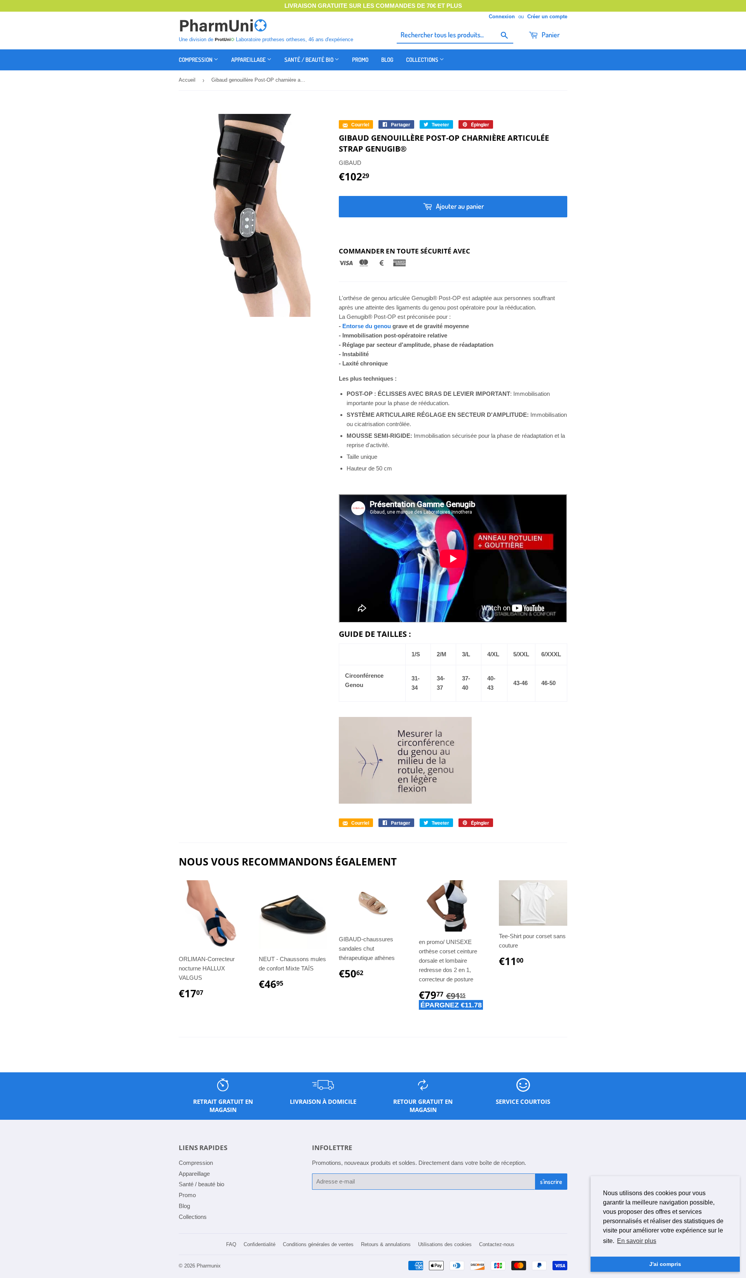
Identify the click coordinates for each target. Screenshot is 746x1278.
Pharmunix (209, 1266)
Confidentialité (259, 1244)
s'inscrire (551, 1181)
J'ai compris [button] (665, 1264)
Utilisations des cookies (445, 1244)
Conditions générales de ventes (318, 1244)
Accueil (187, 80)
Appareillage (249, 59)
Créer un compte (547, 16)
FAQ (231, 1244)
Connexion (502, 16)
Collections (422, 59)
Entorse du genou (366, 326)
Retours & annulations (386, 1244)
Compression (196, 59)
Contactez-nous (496, 1244)
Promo (360, 59)
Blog (387, 59)
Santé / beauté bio (309, 59)
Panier (550, 34)
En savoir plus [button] (636, 1241)
